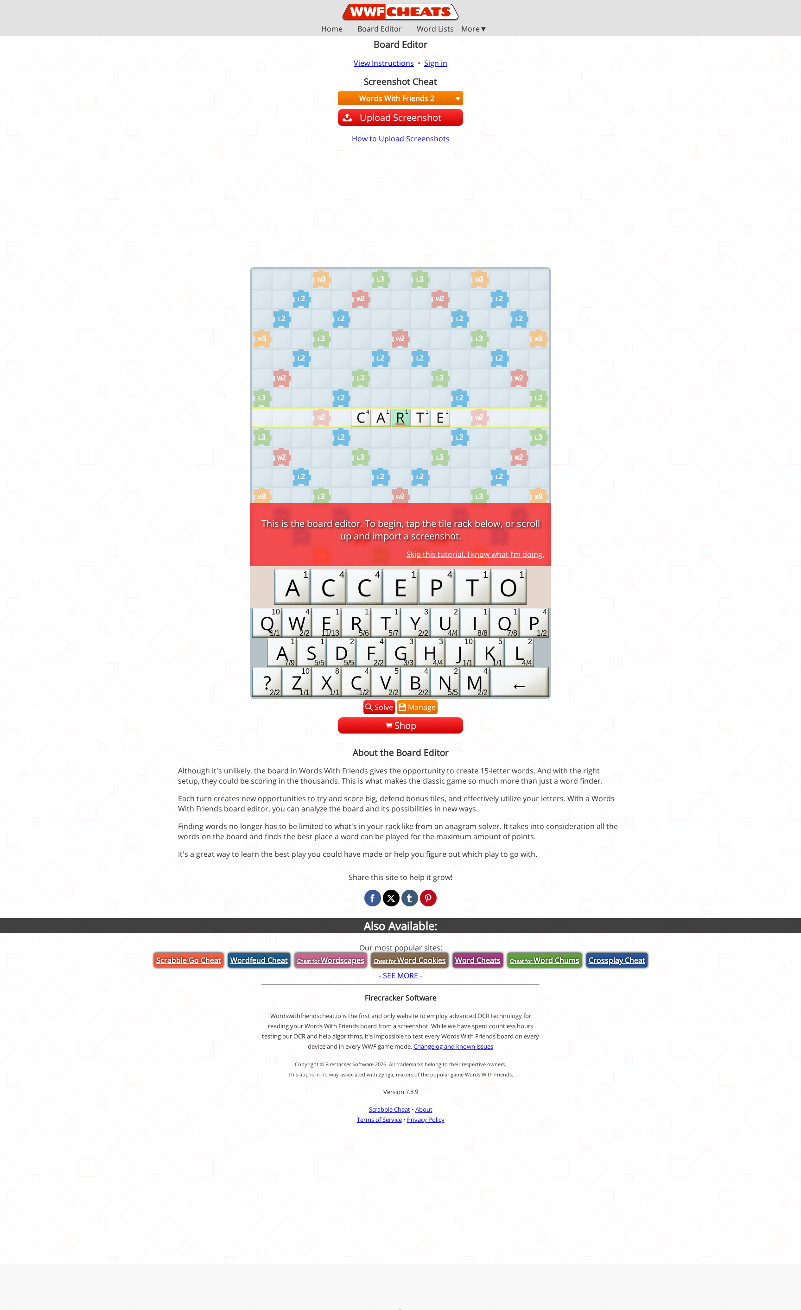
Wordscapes (330, 960)
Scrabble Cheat (389, 1109)
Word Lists (435, 29)
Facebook (372, 898)
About (423, 1109)
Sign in (435, 63)
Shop (405, 725)
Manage (422, 707)
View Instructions (384, 63)
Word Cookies (410, 960)
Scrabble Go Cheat (188, 960)
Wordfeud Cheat (259, 960)
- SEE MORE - (400, 975)
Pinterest (428, 898)
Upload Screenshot (400, 117)
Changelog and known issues (453, 1046)
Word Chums (544, 960)
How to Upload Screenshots (401, 138)
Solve (384, 707)
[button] (400, 28)
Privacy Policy (426, 1119)
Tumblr (409, 898)
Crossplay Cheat (617, 960)
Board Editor (379, 29)
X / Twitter (391, 898)
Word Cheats (478, 960)
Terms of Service (379, 1119)
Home (332, 29)
